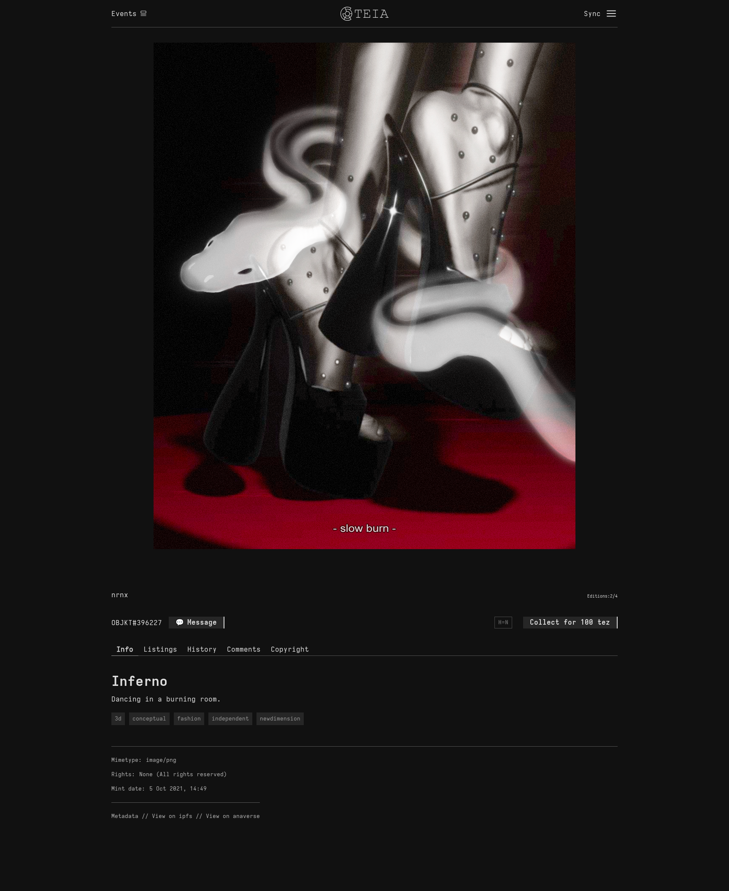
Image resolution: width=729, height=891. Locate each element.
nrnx (119, 594)
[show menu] (611, 13)
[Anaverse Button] (374, 558)
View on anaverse (233, 816)
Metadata (124, 816)
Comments (244, 649)
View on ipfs (172, 816)
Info (124, 649)
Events (124, 13)
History (202, 649)
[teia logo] (364, 13)
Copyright (290, 649)
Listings (160, 649)
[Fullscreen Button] (354, 558)
